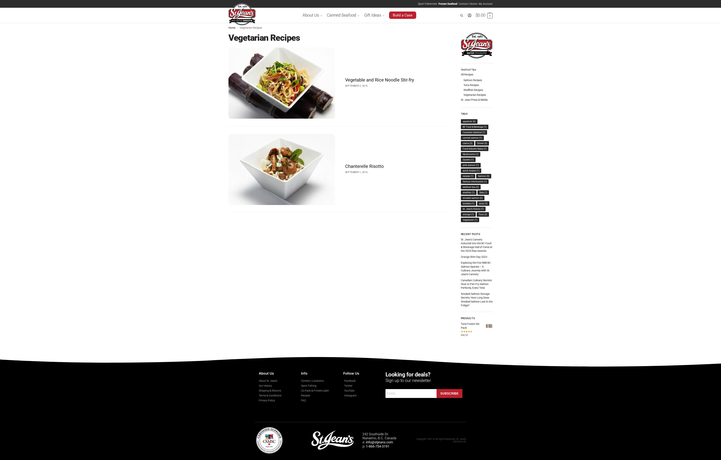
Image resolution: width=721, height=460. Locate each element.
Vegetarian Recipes (475, 94)
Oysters (468, 159)
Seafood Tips (468, 69)
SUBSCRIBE (449, 393)
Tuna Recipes (471, 85)
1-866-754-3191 (377, 446)
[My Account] (469, 15)
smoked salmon (473, 198)
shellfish (469, 192)
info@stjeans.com (379, 442)
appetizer (469, 121)
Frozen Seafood (447, 3)
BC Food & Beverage (475, 127)
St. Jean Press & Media (474, 99)
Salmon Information (475, 181)
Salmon (483, 176)
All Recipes (467, 74)
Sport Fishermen (427, 3)
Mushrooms (470, 154)
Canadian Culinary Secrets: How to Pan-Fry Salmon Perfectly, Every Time (476, 284)
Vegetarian (470, 220)
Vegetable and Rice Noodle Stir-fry (379, 80)
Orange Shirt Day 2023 (474, 256)
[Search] (463, 15)
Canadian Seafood (474, 132)
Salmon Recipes (473, 80)
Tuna (483, 214)
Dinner (482, 143)
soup (483, 203)
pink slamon (471, 165)
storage (468, 214)
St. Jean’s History (473, 209)
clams (467, 143)
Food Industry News (475, 148)
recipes (468, 176)
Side (483, 192)
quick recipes (471, 170)
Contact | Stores (468, 3)
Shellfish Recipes (473, 89)
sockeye (468, 203)
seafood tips (471, 187)
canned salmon (472, 138)
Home (231, 27)
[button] (484, 15)
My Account (486, 3)
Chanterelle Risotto (364, 166)
